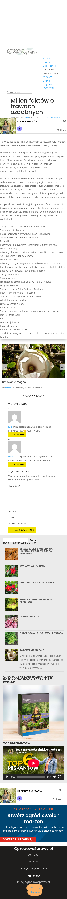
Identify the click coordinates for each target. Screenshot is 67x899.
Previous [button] (4, 367)
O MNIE (46, 62)
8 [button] (39, 396)
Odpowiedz (17, 434)
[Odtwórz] (7, 776)
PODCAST (47, 58)
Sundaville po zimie (32, 565)
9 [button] (41, 396)
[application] (33, 763)
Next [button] (63, 367)
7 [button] (37, 396)
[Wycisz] (54, 776)
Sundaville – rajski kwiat (36, 582)
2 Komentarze (55, 117)
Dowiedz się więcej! (18, 839)
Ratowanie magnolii (15, 382)
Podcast (45, 117)
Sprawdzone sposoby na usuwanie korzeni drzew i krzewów (36, 551)
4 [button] (30, 396)
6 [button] (34, 396)
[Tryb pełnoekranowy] (59, 776)
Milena (26, 117)
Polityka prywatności (33, 868)
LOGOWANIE (49, 69)
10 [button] (43, 396)
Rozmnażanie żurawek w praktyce (35, 600)
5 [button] (32, 396)
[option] (33, 367)
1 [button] (23, 396)
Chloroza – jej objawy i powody (41, 633)
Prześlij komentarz (22, 529)
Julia (10, 426)
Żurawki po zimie (30, 616)
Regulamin (33, 861)
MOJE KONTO (50, 65)
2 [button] (26, 396)
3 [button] (28, 396)
